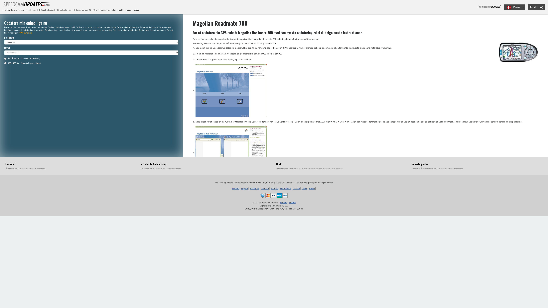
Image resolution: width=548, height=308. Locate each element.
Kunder (534, 7)
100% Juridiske (25, 33)
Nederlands (285, 188)
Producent (9, 37)
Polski (312, 188)
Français (274, 188)
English (244, 188)
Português (254, 188)
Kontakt (283, 202)
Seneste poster (420, 164)
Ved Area (24, 58)
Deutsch (265, 188)
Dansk (516, 7)
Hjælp (279, 164)
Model (7, 48)
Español (235, 188)
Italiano (296, 188)
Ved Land (24, 63)
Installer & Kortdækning (153, 164)
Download (10, 164)
